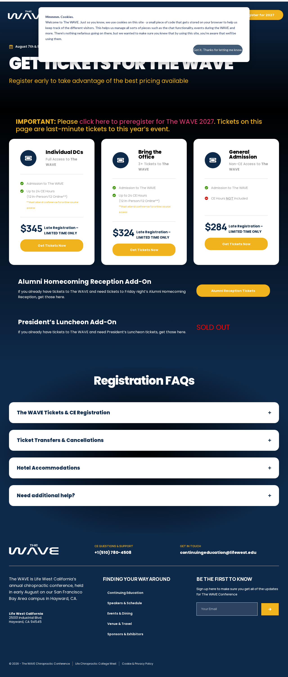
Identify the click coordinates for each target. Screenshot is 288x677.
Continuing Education (125, 592)
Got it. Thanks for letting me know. (217, 50)
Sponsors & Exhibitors (125, 634)
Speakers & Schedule (124, 603)
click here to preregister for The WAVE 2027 (146, 121)
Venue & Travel (119, 624)
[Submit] (270, 609)
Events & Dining (120, 613)
